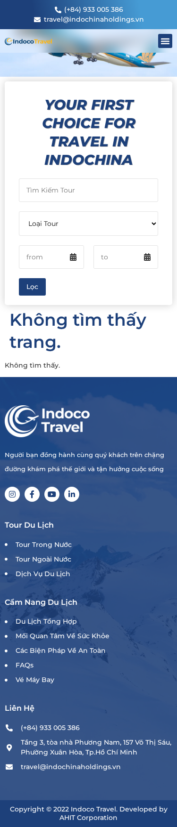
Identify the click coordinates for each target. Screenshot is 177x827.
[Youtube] (51, 494)
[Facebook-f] (32, 494)
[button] (165, 41)
